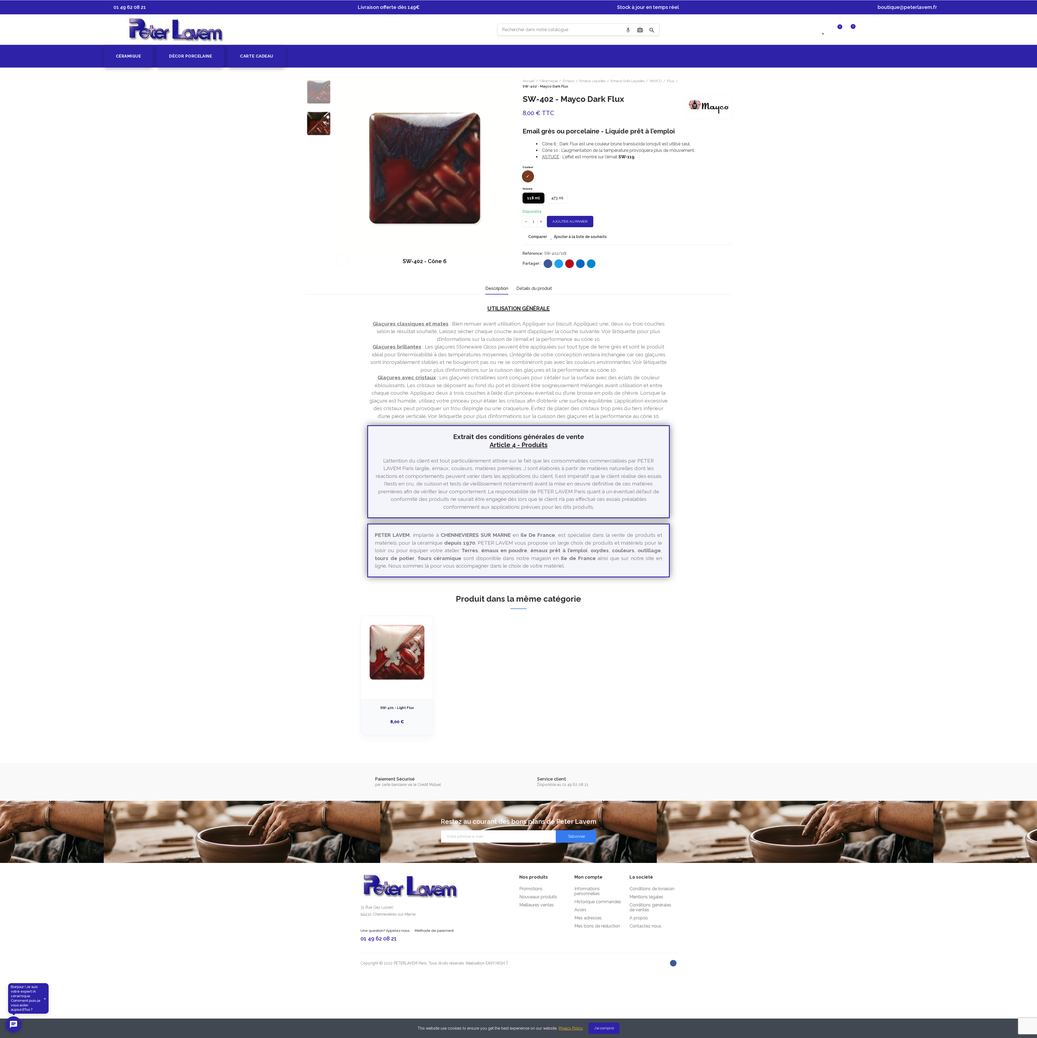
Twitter (558, 263)
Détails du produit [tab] (534, 288)
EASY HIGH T (497, 963)
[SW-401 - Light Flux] (397, 652)
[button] (127, 7)
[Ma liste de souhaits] (823, 29)
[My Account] (864, 29)
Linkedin (580, 263)
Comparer (537, 237)
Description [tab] (496, 288)
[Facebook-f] (673, 963)
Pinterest (569, 263)
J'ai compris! (604, 1028)
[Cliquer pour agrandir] (342, 260)
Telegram (591, 263)
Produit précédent (722, 83)
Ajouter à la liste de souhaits (580, 237)
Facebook (548, 263)
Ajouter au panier (570, 221)
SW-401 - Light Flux (397, 708)
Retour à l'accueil (729, 83)
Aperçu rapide (420, 647)
